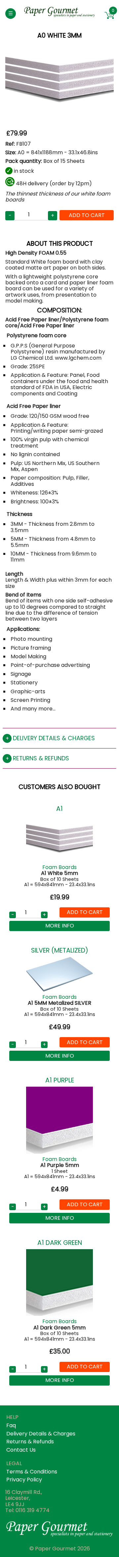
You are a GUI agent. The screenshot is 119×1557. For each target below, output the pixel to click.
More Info (59, 925)
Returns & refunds (41, 758)
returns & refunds (30, 1441)
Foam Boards (59, 867)
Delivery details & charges (54, 738)
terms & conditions (31, 1471)
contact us (21, 1450)
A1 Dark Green (59, 1242)
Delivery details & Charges (40, 1433)
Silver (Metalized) (59, 950)
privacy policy (24, 1479)
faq (11, 1425)
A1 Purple (59, 1080)
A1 (59, 808)
